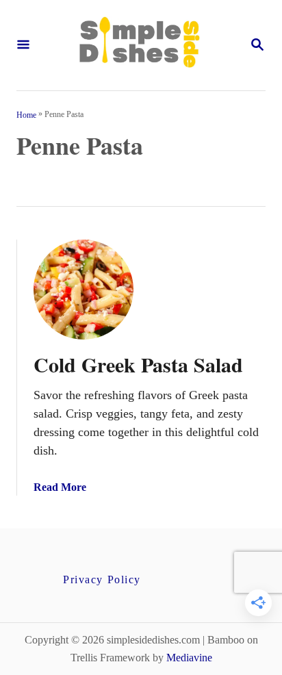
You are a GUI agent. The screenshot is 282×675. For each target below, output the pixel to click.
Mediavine (189, 657)
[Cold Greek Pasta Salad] (83, 290)
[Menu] (23, 45)
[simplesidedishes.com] (140, 45)
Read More (60, 487)
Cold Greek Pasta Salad (138, 364)
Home (26, 114)
